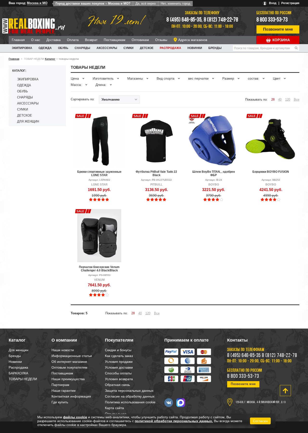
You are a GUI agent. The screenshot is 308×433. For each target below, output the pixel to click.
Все (296, 99)
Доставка (53, 40)
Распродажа (170, 48)
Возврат (91, 40)
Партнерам (60, 385)
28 (273, 99)
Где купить (59, 402)
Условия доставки (119, 367)
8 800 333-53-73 (272, 20)
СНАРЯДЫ (82, 48)
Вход (272, 3)
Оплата (73, 40)
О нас (35, 40)
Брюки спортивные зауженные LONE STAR (99, 173)
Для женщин (18, 350)
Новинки (194, 48)
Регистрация (290, 3)
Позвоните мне (278, 29)
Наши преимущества (68, 379)
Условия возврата (119, 379)
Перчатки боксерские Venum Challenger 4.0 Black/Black (99, 268)
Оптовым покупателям (69, 367)
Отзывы (161, 40)
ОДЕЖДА (45, 48)
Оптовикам (140, 40)
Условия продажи (119, 362)
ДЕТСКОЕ (147, 48)
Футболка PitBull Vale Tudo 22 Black (156, 173)
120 (287, 99)
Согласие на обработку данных (129, 396)
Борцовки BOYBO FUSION (270, 171)
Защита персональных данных (129, 390)
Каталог (50, 58)
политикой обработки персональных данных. (174, 421)
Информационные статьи (71, 356)
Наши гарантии (63, 390)
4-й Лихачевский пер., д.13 (271, 402)
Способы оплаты (118, 373)
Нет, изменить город (175, 3)
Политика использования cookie (130, 402)
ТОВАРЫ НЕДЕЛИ (23, 379)
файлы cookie (75, 417)
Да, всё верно (145, 3)
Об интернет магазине (69, 362)
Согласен (260, 421)
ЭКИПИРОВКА (22, 48)
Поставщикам (114, 40)
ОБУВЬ (63, 48)
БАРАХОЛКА (18, 373)
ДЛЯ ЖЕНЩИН (28, 121)
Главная (18, 40)
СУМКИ (128, 48)
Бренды (215, 48)
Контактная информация (71, 396)
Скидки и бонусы (118, 350)
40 (280, 99)
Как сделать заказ (119, 356)
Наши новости (62, 350)
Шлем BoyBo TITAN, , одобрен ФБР (213, 173)
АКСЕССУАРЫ (106, 48)
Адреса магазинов (192, 40)
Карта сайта (114, 408)
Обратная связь (117, 385)
